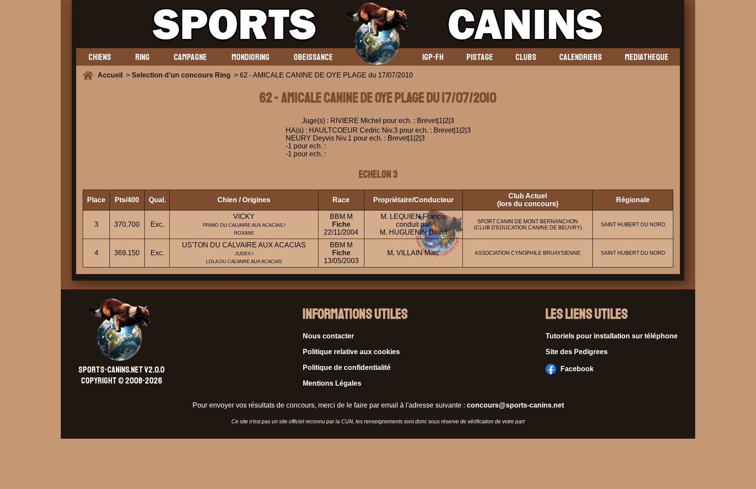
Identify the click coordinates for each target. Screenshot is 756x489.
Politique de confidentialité (347, 367)
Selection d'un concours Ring (181, 75)
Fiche (341, 224)
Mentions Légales (332, 383)
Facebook (577, 369)
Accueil (112, 75)
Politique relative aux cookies (351, 351)
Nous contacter (328, 336)
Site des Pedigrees (577, 351)
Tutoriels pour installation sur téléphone (612, 336)
